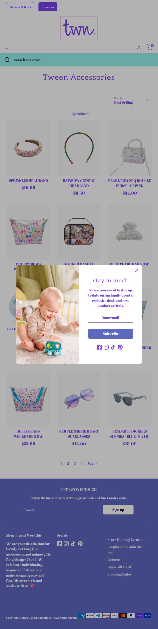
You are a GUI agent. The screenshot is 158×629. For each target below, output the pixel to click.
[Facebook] (99, 347)
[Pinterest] (120, 347)
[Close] (136, 270)
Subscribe (111, 333)
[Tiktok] (113, 347)
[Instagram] (106, 347)
